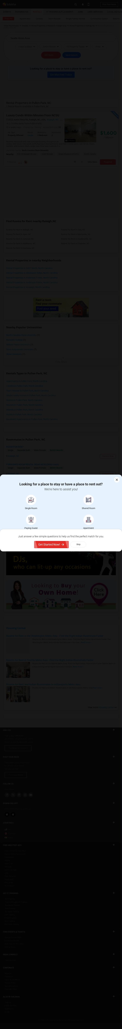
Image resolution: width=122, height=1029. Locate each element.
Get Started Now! (49, 544)
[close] (117, 480)
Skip (78, 544)
